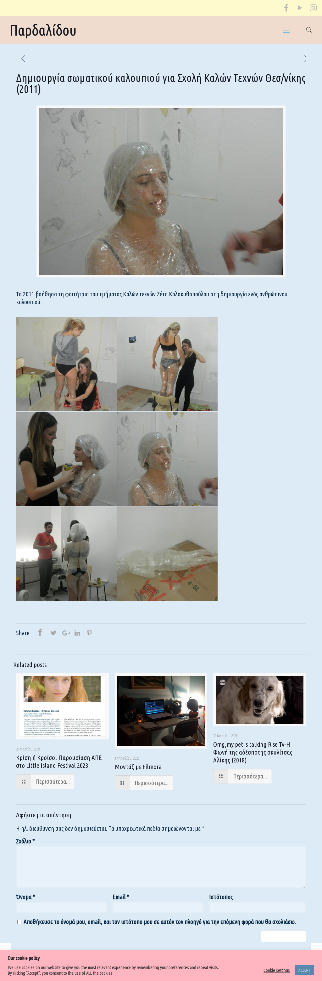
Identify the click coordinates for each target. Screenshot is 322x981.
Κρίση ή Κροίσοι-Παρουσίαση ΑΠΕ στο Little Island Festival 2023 (59, 761)
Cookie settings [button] (277, 970)
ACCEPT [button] (304, 970)
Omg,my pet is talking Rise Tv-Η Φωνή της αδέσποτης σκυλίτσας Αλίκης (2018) (252, 752)
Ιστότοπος (221, 896)
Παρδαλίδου (43, 29)
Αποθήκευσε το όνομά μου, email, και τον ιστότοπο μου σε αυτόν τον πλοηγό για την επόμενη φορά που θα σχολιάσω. (160, 921)
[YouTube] (299, 9)
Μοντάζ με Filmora (138, 766)
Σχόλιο (25, 841)
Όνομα (25, 896)
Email (121, 896)
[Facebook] (286, 9)
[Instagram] (313, 9)
